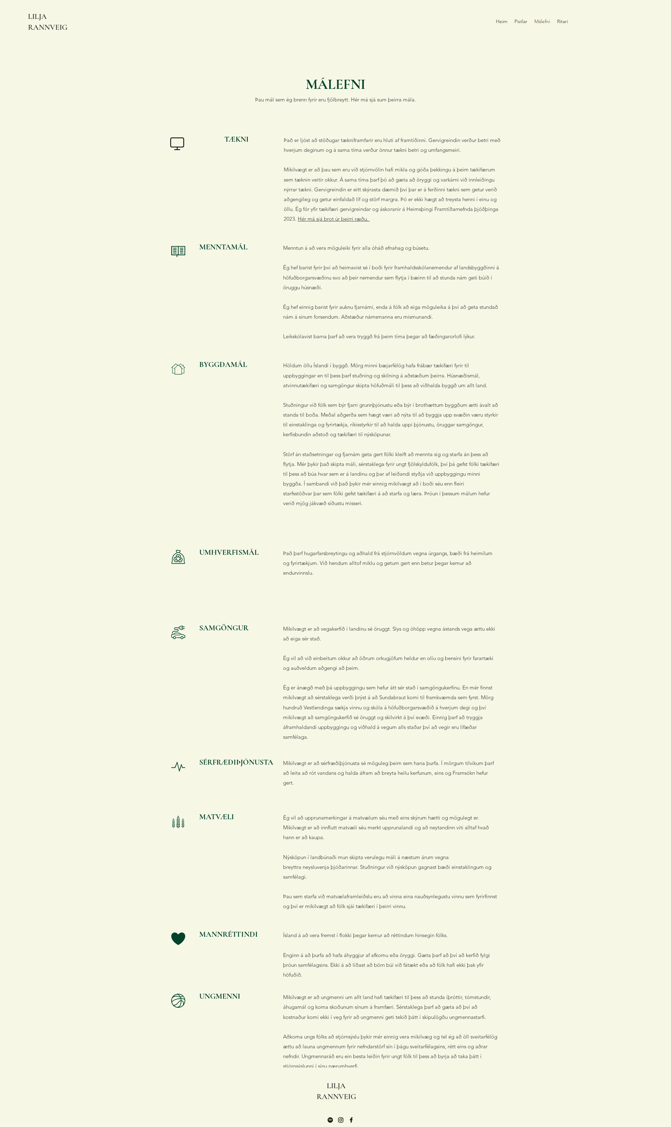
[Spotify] (330, 1120)
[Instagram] (340, 1120)
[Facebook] (351, 1120)
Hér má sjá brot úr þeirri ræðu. (334, 218)
